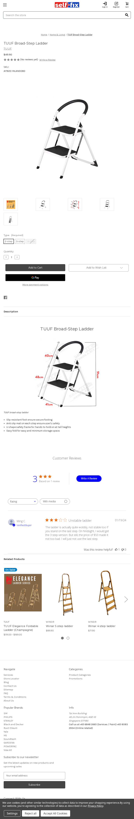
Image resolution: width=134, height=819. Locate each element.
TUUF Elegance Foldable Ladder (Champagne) (21, 628)
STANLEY (8, 720)
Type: (13, 235)
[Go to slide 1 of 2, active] (62, 638)
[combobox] (23, 501)
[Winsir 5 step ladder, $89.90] (65, 592)
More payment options (35, 284)
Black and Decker (14, 724)
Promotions (76, 678)
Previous (4, 599)
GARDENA (9, 742)
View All (8, 750)
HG (5, 735)
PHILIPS (8, 717)
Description (11, 311)
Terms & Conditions (15, 696)
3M (5, 713)
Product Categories (80, 674)
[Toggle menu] (5, 5)
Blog (6, 682)
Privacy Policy (95, 805)
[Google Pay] (35, 277)
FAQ (6, 693)
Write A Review (89, 478)
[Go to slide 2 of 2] (68, 638)
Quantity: (9, 251)
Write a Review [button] (47, 59)
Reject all (30, 813)
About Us (9, 700)
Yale (6, 731)
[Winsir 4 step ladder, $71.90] (107, 592)
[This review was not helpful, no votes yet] (122, 550)
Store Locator (11, 678)
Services (8, 674)
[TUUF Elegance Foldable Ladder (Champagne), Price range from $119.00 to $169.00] (23, 592)
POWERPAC (10, 746)
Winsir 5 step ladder (59, 626)
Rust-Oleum (10, 728)
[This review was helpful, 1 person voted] (116, 550)
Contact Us (10, 685)
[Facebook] (5, 297)
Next (125, 599)
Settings (12, 813)
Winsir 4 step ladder (101, 626)
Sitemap (8, 689)
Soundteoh (10, 739)
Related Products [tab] (14, 559)
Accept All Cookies (55, 813)
